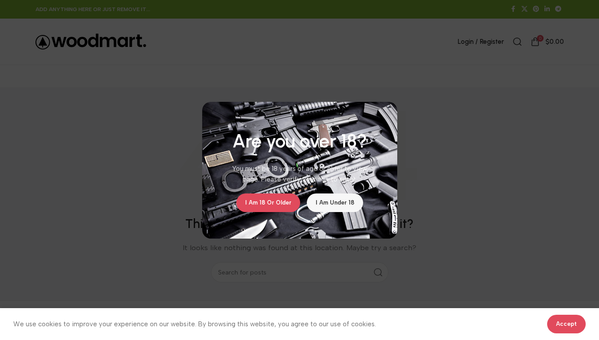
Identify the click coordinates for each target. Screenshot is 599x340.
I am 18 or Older (268, 202)
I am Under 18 (335, 202)
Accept (566, 324)
